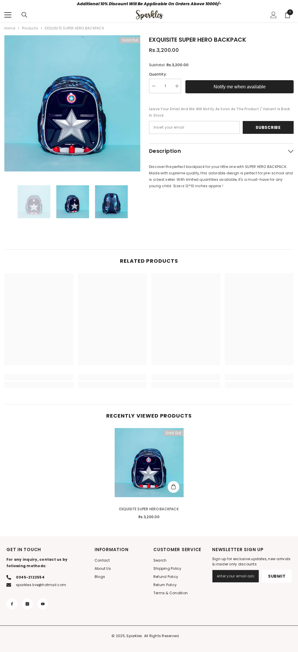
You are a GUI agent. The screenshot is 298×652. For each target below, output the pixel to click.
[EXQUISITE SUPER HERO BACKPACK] (149, 462)
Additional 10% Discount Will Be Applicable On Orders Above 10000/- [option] (149, 4)
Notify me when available (240, 86)
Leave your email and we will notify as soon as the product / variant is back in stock (219, 112)
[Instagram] (27, 603)
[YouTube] (42, 603)
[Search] (24, 14)
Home (9, 28)
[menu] (7, 14)
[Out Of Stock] (173, 487)
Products (30, 28)
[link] (38, 377)
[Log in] (273, 15)
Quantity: (158, 74)
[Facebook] (11, 603)
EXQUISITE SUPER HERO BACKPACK (149, 508)
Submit (276, 576)
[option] (72, 103)
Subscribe (268, 127)
